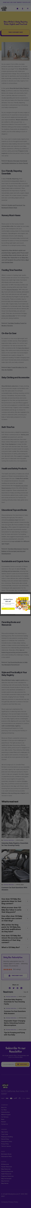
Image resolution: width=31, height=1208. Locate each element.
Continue (8, 608)
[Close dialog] (29, 594)
